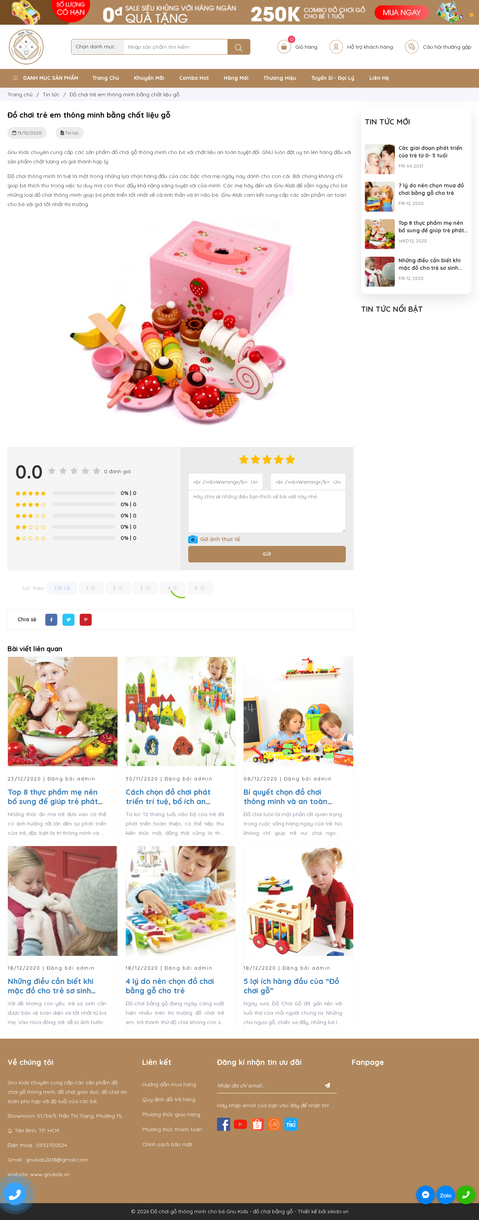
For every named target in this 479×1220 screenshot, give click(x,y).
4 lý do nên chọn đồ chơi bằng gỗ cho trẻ (170, 985)
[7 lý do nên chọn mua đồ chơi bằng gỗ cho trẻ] (380, 186)
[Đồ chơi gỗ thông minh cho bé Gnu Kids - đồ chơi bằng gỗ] (26, 46)
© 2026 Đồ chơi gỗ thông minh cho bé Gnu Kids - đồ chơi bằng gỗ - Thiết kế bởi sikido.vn (239, 1211)
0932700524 (51, 1145)
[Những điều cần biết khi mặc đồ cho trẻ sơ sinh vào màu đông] (380, 261)
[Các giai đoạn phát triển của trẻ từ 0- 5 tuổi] (380, 148)
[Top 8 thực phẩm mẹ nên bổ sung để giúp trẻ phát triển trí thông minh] (380, 223)
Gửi (267, 554)
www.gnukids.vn (50, 1174)
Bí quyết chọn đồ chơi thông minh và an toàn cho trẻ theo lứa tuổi (285, 801)
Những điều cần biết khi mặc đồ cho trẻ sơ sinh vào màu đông (51, 990)
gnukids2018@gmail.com (57, 1159)
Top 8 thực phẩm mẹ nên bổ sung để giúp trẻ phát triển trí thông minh (53, 801)
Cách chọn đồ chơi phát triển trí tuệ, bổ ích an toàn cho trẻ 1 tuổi (168, 801)
